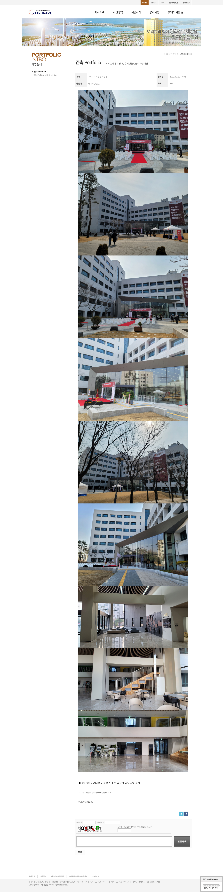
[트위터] (181, 813)
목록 (80, 852)
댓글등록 (182, 841)
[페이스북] (186, 813)
